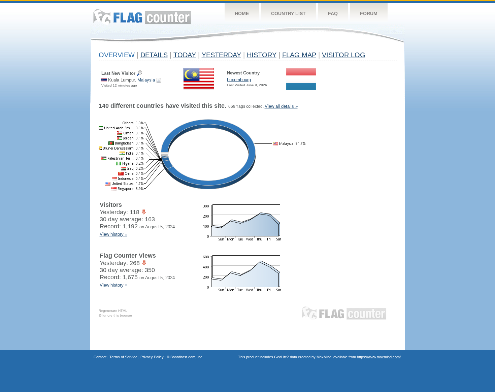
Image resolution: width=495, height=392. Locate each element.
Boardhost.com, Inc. (186, 357)
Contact (100, 357)
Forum (368, 13)
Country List (288, 13)
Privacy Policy (152, 357)
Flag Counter (142, 16)
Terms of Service (123, 357)
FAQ (333, 13)
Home (242, 13)
